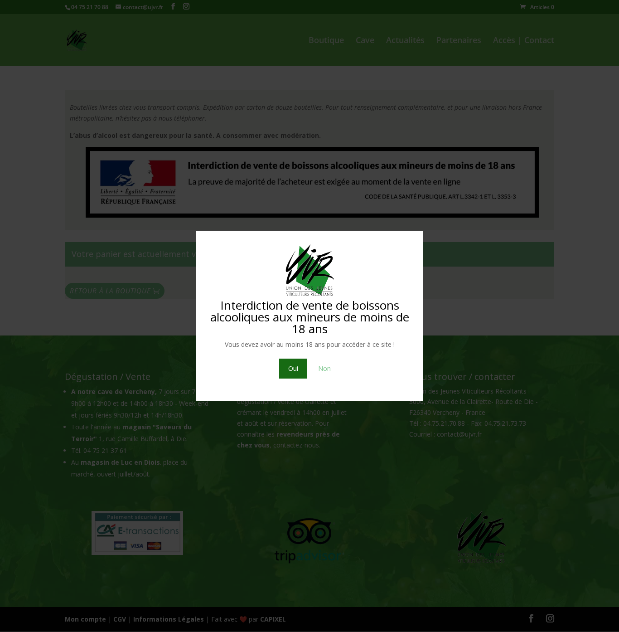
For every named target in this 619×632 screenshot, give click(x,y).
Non (324, 368)
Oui (293, 368)
